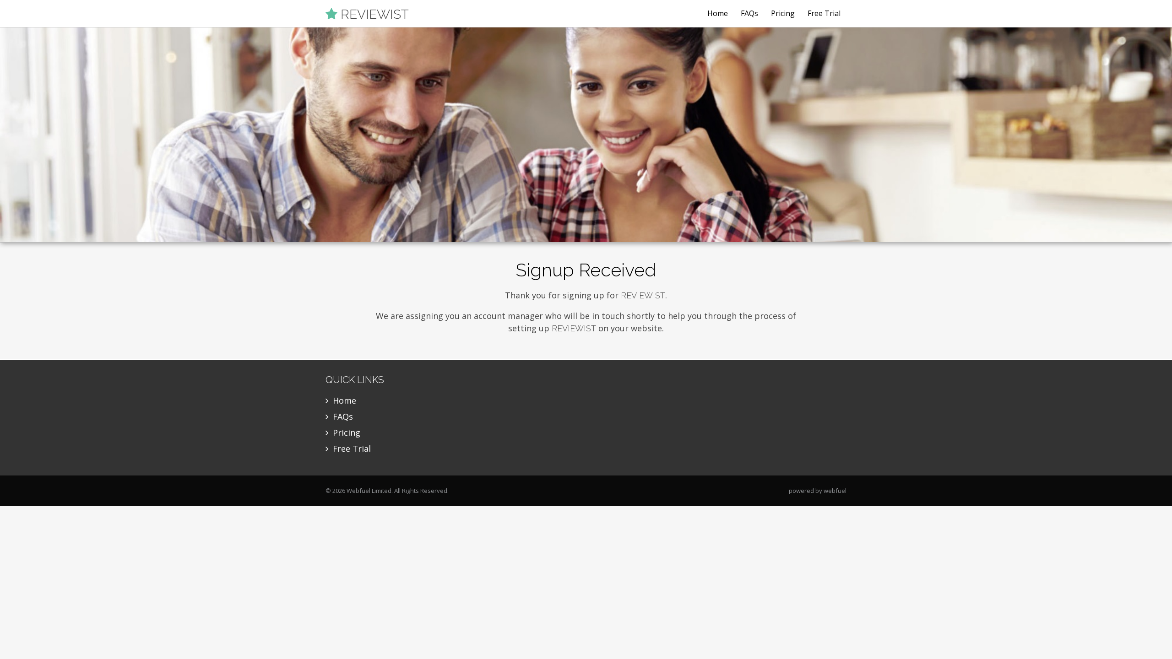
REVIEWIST (373, 14)
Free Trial (824, 13)
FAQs (749, 13)
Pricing (783, 13)
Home (717, 13)
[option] (586, 135)
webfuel (835, 490)
